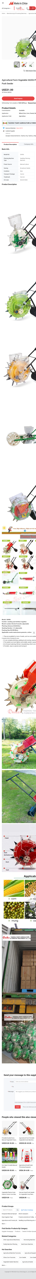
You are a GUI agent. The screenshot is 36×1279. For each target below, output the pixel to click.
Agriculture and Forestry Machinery (12, 1220)
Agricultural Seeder (27, 1262)
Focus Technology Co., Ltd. (23, 1271)
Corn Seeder (22, 1257)
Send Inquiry (18, 98)
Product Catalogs (28, 1210)
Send (17, 1107)
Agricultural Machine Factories (12, 1253)
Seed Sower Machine (27, 1244)
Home (3, 13)
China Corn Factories (9, 1257)
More (3, 1265)
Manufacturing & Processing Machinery (16, 13)
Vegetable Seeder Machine (10, 1262)
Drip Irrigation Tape (7, 1217)
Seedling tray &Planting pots (27, 1220)
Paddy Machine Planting (10, 1244)
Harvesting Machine (29, 1240)
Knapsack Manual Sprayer (9, 1214)
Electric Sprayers (23, 1214)
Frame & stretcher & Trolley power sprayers (27, 1217)
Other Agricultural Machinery (11, 1240)
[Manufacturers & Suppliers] (18, 3)
